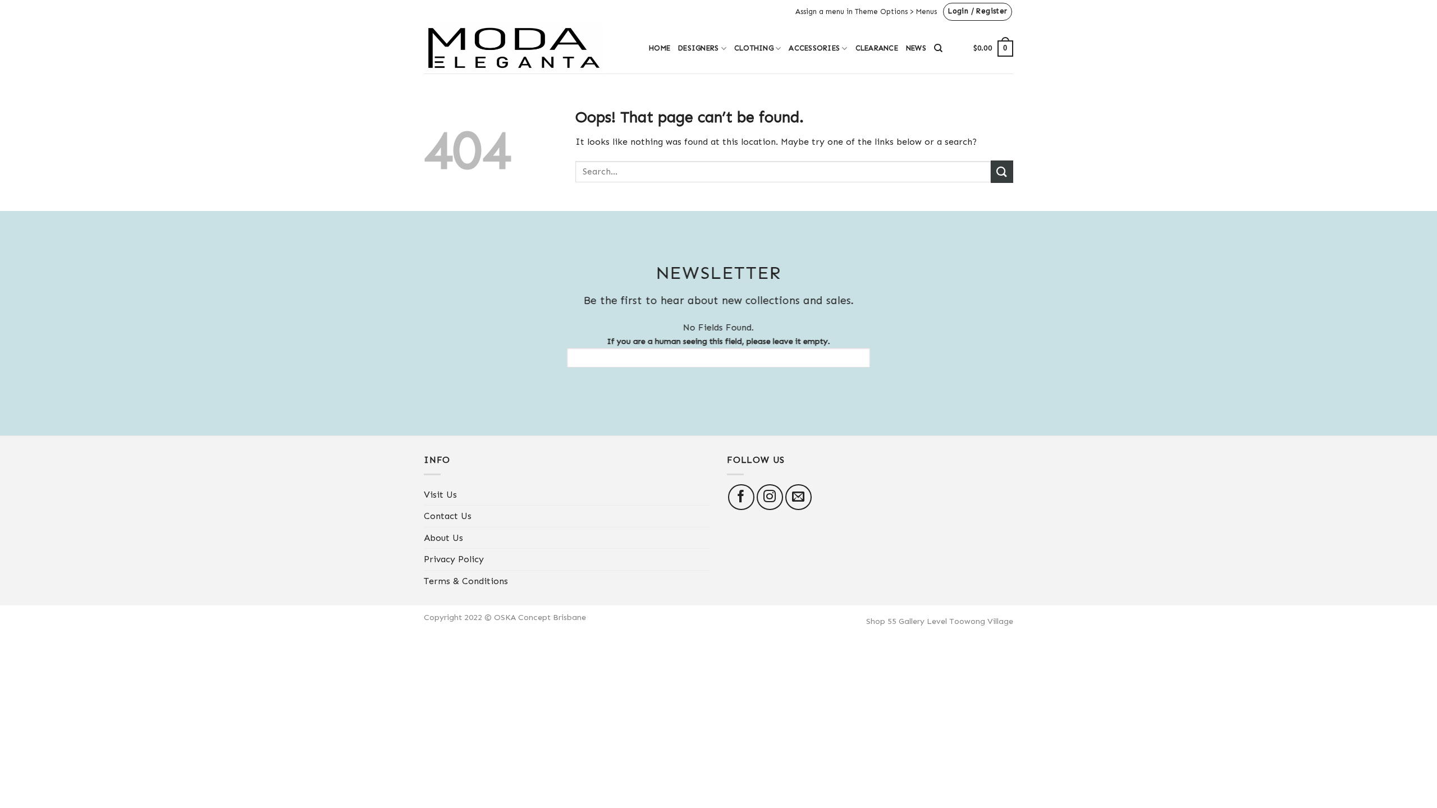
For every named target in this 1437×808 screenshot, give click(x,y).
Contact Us (448, 516)
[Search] (938, 48)
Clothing (754, 48)
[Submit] (1002, 171)
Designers (698, 48)
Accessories (814, 48)
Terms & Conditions (466, 581)
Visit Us (440, 494)
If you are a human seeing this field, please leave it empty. (718, 341)
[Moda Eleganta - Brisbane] (528, 49)
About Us (443, 537)
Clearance (876, 48)
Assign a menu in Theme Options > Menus (866, 11)
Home (659, 48)
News (916, 48)
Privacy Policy (454, 559)
